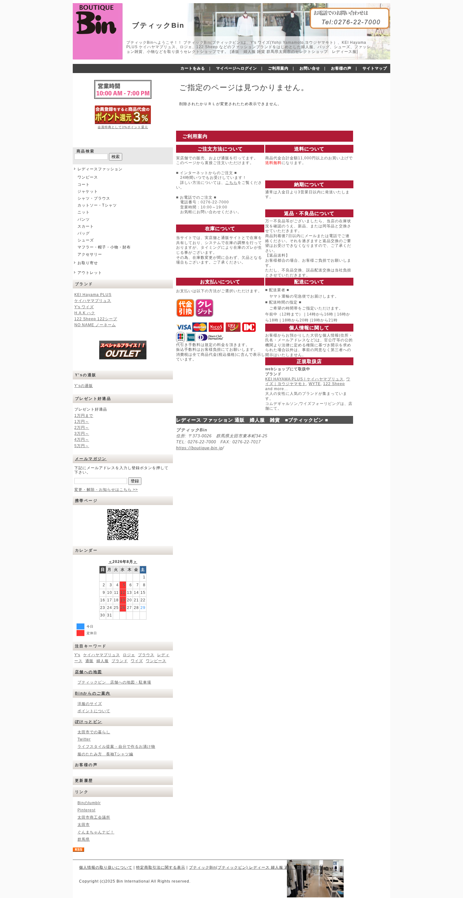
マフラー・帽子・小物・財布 (104, 247)
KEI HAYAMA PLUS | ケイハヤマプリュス (304, 379)
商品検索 (86, 151)
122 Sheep (334, 384)
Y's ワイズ (84, 307)
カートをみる (192, 68)
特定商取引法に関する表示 (160, 867)
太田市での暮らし (93, 732)
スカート (85, 226)
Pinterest (86, 810)
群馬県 (83, 839)
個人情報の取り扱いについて (105, 867)
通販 (89, 661)
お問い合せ (310, 68)
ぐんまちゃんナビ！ (95, 832)
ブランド (119, 661)
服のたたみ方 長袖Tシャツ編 (105, 754)
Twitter (84, 739)
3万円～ (81, 433)
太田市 (83, 824)
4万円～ (81, 439)
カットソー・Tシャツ (97, 205)
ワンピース (87, 177)
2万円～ (81, 427)
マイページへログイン (236, 68)
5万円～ (81, 446)
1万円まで (83, 415)
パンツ (83, 219)
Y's (77, 655)
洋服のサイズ (89, 704)
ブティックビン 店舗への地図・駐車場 (114, 682)
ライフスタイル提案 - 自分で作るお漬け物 (116, 746)
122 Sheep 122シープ (95, 319)
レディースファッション (100, 169)
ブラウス (146, 655)
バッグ (83, 233)
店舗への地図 (88, 672)
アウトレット (89, 272)
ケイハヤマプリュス (92, 300)
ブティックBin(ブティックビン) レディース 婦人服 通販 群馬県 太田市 (256, 867)
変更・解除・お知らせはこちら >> (106, 489)
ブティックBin (158, 25)
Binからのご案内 (93, 693)
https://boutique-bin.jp (199, 448)
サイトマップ (375, 68)
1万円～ (81, 421)
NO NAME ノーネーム (95, 325)
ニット (83, 212)
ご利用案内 (278, 68)
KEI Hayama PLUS (92, 295)
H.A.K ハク (84, 313)
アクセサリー (89, 254)
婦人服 (102, 661)
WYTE (315, 384)
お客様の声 (341, 68)
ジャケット (87, 191)
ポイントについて (93, 711)
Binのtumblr (89, 803)
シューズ (85, 240)
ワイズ (137, 661)
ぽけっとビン (88, 721)
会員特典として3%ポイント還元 (123, 127)
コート (83, 184)
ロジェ (129, 655)
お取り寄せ (87, 263)
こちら (231, 182)
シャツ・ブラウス (93, 198)
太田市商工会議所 (93, 817)
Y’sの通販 (83, 386)
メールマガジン (91, 459)
